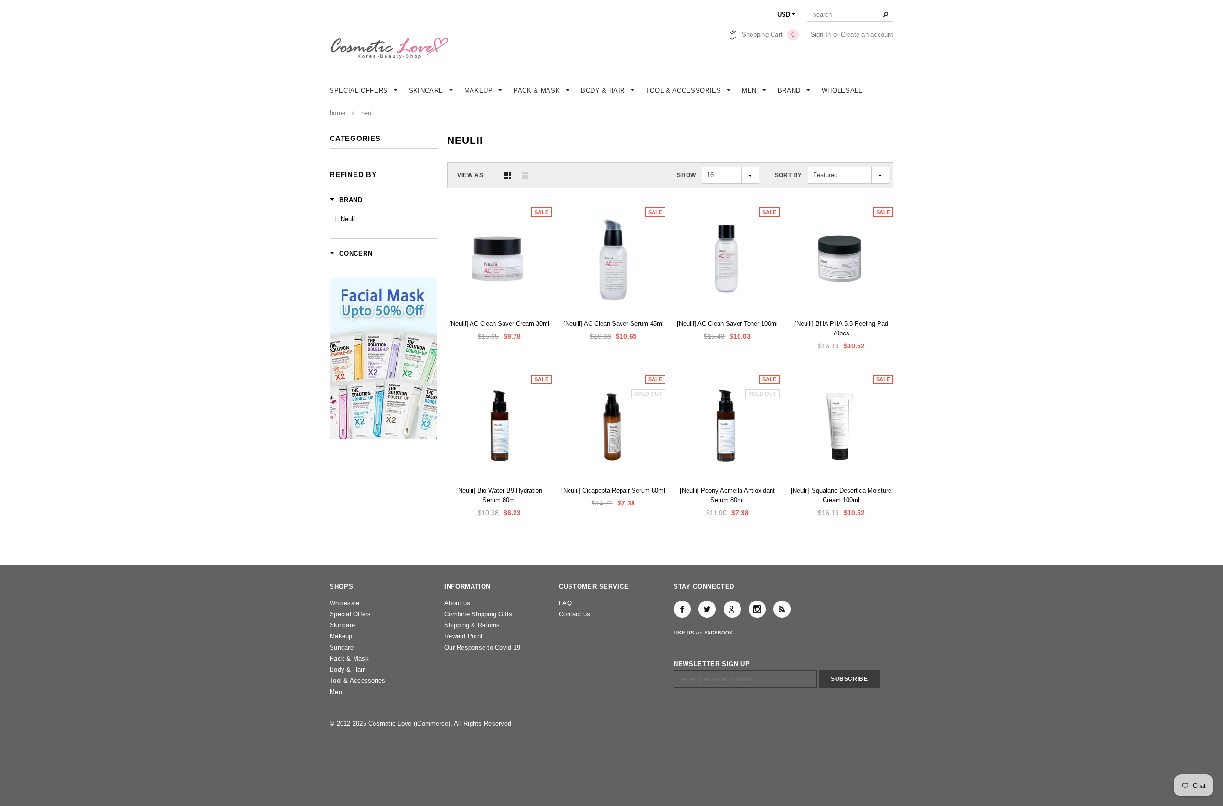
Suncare (342, 647)
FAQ (565, 603)
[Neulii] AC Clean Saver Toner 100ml (727, 323)
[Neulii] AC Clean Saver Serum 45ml (613, 323)
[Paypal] (493, 736)
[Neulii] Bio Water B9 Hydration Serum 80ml (499, 495)
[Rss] (782, 609)
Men (336, 692)
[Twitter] (707, 609)
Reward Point (463, 636)
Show (686, 175)
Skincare (342, 625)
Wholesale (344, 603)
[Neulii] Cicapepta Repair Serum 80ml (613, 490)
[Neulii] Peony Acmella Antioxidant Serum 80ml (727, 495)
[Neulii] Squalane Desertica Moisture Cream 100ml (841, 495)
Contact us (574, 614)
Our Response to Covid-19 (482, 647)
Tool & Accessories (358, 680)
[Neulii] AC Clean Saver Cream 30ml (499, 323)
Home (337, 113)
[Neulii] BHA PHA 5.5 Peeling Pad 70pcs (841, 328)
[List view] (525, 175)
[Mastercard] (411, 736)
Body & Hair (347, 669)
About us (457, 603)
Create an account (867, 34)
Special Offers (350, 614)
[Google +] (732, 609)
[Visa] (340, 736)
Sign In (821, 34)
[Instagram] (757, 609)
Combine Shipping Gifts (478, 614)
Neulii (368, 113)
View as (470, 175)
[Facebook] (682, 609)
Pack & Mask (349, 658)
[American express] (372, 736)
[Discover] (454, 736)
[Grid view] (507, 175)
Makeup (341, 636)
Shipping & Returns (472, 625)
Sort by (788, 175)
